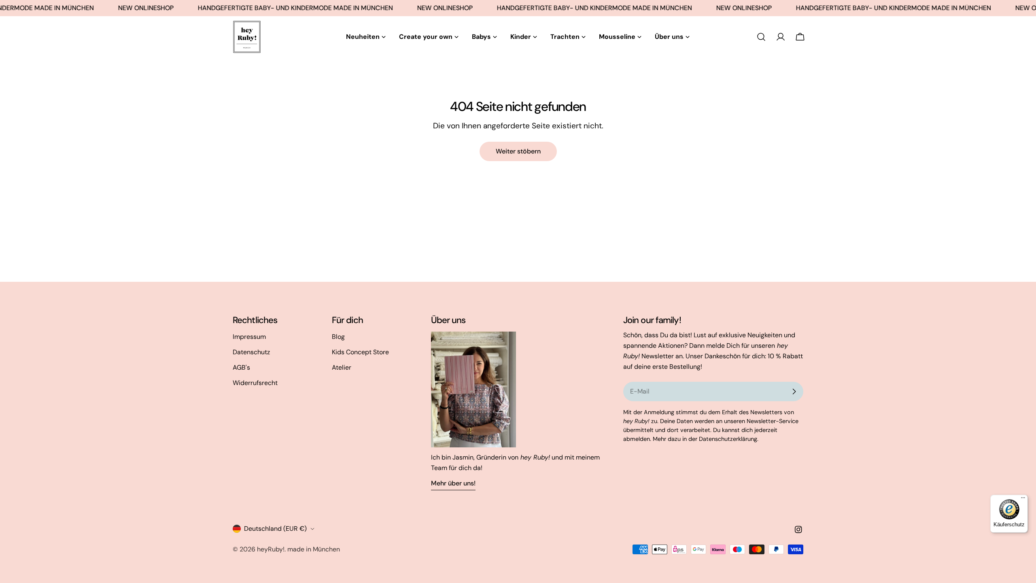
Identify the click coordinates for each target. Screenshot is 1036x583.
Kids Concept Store (360, 352)
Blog (338, 336)
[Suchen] (761, 37)
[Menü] (1023, 499)
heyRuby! (270, 549)
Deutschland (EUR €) (275, 528)
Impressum (249, 336)
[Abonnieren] (793, 391)
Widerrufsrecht (255, 383)
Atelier (341, 367)
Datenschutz (251, 352)
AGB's (241, 367)
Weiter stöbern (518, 151)
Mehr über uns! (453, 483)
